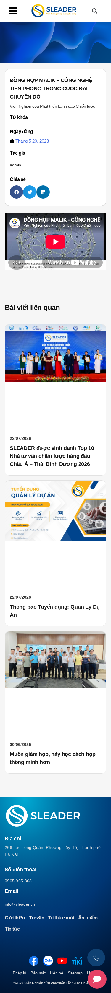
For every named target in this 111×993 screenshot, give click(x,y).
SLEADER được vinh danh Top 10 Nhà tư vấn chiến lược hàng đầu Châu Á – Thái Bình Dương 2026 (52, 456)
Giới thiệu (15, 917)
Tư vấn (36, 917)
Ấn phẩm (88, 917)
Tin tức (12, 929)
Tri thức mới (61, 917)
